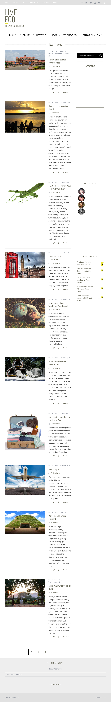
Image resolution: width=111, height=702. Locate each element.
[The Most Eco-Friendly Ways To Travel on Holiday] (25, 193)
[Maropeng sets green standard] (25, 522)
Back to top (99, 697)
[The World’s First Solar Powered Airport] (25, 60)
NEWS (66, 51)
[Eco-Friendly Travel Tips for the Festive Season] (25, 431)
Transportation (59, 54)
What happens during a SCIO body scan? (85, 298)
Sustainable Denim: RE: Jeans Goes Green (85, 289)
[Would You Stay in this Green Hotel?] (25, 369)
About (7, 3)
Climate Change (52, 51)
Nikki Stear (55, 522)
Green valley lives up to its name (59, 587)
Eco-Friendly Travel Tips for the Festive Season (59, 418)
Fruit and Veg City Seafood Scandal (84, 263)
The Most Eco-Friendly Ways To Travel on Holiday (59, 187)
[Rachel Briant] (90, 204)
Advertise (16, 3)
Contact (55, 3)
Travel (56, 102)
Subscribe (45, 3)
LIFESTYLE (51, 102)
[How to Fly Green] (25, 480)
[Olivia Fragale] (90, 211)
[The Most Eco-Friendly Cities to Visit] (25, 265)
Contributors (34, 3)
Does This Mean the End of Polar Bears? (83, 280)
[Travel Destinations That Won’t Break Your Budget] (25, 313)
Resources (51, 54)
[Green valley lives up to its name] (25, 593)
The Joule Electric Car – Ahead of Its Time (84, 271)
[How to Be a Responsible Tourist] (25, 117)
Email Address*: (55, 669)
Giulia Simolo (55, 66)
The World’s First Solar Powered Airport (57, 61)
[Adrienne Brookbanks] (90, 198)
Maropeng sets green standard (57, 517)
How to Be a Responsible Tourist (58, 107)
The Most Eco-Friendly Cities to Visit (57, 258)
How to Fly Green (55, 469)
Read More (66, 92)
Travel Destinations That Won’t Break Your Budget (58, 304)
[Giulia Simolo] (90, 191)
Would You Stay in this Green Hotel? (57, 363)
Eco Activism (61, 51)
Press (24, 3)
